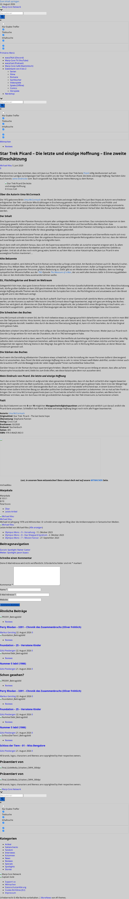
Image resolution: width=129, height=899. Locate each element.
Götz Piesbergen (8, 650)
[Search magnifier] (2, 17)
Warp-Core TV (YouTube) (16, 60)
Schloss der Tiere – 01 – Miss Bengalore (22, 745)
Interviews (10, 852)
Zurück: (15, 549)
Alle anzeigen (36, 527)
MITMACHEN (97, 480)
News (7, 858)
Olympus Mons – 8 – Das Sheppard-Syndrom (26, 535)
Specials (9, 863)
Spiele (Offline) (17, 85)
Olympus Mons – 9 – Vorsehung (20, 532)
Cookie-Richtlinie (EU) (15, 890)
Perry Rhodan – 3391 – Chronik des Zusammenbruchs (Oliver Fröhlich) (40, 627)
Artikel (8, 844)
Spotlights (10, 866)
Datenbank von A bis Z (15, 68)
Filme (12, 74)
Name (3, 589)
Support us (10, 881)
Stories (8, 869)
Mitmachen (5, 141)
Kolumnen (10, 855)
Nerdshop (10, 93)
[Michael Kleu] (7, 516)
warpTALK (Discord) (14, 57)
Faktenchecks (11, 847)
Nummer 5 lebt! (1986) (13, 663)
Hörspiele (14, 91)
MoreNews (46, 897)
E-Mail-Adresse (8, 594)
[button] (7, 52)
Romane (14, 77)
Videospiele (15, 82)
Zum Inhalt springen (9, 1)
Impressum (10, 892)
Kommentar (6, 584)
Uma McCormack (32, 199)
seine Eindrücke (19, 178)
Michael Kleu (6, 165)
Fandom (9, 850)
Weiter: (14, 552)
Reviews (9, 146)
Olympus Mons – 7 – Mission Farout (22, 537)
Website (4, 599)
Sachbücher (15, 79)
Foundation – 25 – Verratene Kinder (20, 645)
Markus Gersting (8, 632)
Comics (13, 88)
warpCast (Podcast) (14, 63)
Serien (13, 71)
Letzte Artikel (11, 511)
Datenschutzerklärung (15, 887)
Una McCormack (17, 413)
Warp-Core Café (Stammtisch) (19, 66)
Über (7, 508)
